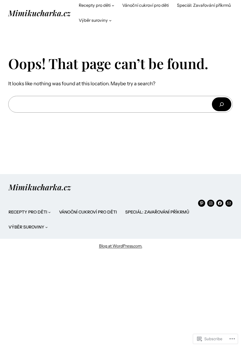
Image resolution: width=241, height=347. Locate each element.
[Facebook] (219, 203)
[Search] (221, 104)
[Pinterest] (201, 203)
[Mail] (228, 203)
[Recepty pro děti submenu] (113, 5)
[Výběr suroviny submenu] (110, 20)
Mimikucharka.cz (39, 13)
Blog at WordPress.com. (120, 245)
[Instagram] (210, 203)
